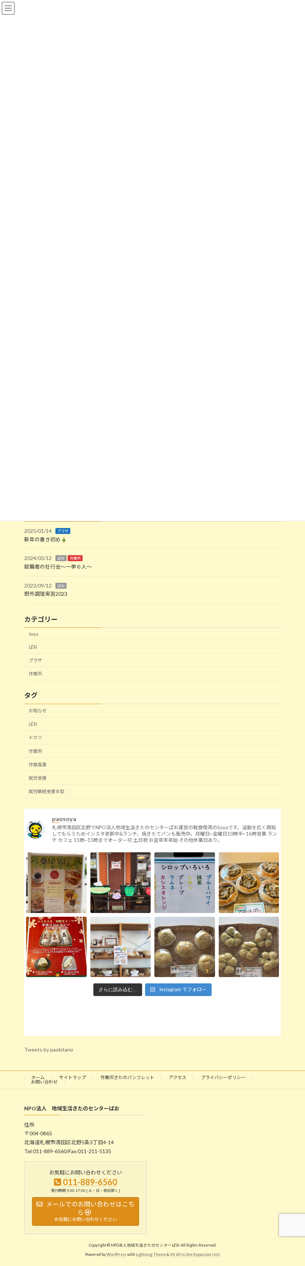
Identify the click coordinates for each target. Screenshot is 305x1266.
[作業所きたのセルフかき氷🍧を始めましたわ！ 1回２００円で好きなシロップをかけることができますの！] (184, 892)
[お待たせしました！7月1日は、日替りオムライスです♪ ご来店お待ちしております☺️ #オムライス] (56, 892)
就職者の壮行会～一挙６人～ (58, 566)
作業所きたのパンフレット (127, 1077)
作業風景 (37, 764)
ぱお (61, 558)
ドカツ (35, 737)
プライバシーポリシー (223, 1077)
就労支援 (37, 778)
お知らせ (37, 710)
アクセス (177, 1077)
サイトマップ (72, 1077)
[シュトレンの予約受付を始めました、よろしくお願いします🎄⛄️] (56, 956)
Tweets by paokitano (48, 1049)
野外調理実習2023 (45, 594)
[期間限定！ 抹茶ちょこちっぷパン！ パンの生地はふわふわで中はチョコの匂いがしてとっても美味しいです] (184, 956)
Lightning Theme (151, 1254)
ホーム (38, 1077)
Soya (33, 633)
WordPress (116, 1254)
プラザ (62, 531)
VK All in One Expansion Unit (195, 1254)
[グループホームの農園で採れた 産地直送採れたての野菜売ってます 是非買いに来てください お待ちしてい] (120, 892)
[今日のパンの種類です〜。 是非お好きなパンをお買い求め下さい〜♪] (120, 956)
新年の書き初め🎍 (45, 539)
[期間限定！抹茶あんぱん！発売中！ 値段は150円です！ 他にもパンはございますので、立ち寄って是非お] (249, 956)
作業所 (75, 558)
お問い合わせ (44, 1082)
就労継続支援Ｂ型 (46, 791)
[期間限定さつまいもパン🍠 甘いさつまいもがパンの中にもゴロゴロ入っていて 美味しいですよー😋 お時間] (249, 892)
